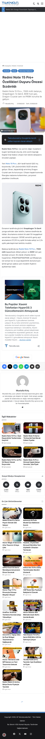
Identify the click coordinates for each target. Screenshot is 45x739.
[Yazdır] (37, 366)
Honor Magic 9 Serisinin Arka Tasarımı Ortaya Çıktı (12, 545)
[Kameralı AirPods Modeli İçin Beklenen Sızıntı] (32, 513)
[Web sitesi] (22, 407)
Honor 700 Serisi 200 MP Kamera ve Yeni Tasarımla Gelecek (11, 662)
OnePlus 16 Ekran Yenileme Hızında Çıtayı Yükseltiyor (12, 614)
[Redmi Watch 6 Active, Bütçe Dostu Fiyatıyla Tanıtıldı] (12, 675)
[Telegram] (26, 366)
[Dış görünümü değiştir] (34, 4)
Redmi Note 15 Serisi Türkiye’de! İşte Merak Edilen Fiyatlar (31, 438)
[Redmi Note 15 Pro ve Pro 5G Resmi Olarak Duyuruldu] (12, 452)
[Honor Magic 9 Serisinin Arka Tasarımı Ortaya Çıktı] (12, 536)
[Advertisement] (22, 37)
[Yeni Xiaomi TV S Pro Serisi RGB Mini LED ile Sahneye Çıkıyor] (32, 628)
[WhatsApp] (21, 366)
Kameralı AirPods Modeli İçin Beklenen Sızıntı (31, 522)
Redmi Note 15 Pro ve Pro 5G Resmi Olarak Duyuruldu (11, 462)
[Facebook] (4, 366)
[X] (10, 366)
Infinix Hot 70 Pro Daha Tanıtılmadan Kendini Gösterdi (32, 569)
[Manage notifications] (4, 735)
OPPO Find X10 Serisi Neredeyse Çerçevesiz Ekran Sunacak (11, 569)
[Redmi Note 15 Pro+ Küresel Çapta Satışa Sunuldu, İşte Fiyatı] (33, 452)
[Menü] (42, 4)
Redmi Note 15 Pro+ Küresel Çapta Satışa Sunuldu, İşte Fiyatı (31, 462)
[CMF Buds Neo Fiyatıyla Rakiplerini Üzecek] (32, 583)
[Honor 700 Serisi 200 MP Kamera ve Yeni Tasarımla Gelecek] (12, 652)
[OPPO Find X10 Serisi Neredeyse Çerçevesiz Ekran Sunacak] (12, 560)
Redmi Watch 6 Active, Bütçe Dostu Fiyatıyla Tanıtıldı (11, 684)
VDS (16, 724)
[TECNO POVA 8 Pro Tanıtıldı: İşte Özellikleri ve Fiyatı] (32, 652)
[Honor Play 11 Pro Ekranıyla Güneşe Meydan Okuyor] (12, 583)
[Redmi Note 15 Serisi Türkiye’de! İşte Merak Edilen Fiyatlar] (33, 427)
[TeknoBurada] (10, 3)
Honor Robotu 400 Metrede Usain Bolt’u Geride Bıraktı (31, 614)
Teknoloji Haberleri (26, 71)
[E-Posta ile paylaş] (32, 366)
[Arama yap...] (38, 4)
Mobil (14, 66)
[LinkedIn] (15, 366)
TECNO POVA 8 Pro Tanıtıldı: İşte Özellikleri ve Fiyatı (32, 662)
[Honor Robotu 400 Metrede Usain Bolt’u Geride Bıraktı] (32, 605)
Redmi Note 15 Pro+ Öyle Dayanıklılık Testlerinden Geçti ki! (11, 438)
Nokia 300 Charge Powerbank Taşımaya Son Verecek (25, 9)
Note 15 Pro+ (30, 249)
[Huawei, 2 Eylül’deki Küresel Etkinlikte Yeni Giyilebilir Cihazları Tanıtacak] (32, 536)
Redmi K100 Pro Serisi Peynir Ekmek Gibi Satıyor (11, 522)
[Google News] (22, 357)
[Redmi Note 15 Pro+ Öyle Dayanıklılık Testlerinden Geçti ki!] (12, 427)
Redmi (21, 249)
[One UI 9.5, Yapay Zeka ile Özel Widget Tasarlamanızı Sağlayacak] (12, 628)
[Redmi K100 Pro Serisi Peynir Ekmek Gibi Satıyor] (12, 513)
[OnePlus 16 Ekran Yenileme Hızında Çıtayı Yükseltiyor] (12, 605)
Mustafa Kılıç (9, 103)
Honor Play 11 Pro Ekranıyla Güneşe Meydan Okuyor (9, 592)
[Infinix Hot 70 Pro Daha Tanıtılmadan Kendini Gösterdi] (32, 560)
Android (20, 66)
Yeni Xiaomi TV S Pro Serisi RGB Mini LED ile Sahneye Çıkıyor (32, 637)
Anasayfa (7, 66)
